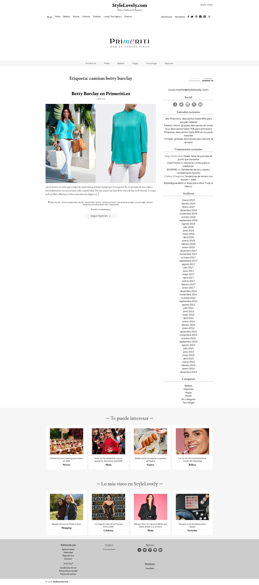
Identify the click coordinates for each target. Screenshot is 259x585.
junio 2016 (188, 311)
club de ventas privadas (125, 202)
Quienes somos (68, 549)
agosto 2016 (188, 304)
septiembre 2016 (188, 301)
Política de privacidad (68, 571)
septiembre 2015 (188, 341)
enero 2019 (188, 206)
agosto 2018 (188, 223)
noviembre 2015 (188, 334)
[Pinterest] (196, 17)
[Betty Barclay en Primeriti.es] (101, 143)
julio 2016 (188, 307)
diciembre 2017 (188, 250)
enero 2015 (188, 368)
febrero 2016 (188, 324)
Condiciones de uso (68, 568)
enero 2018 (188, 247)
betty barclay (55, 202)
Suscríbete (150, 568)
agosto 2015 (188, 344)
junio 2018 (188, 230)
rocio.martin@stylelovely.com (188, 89)
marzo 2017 (188, 280)
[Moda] (108, 453)
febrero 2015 (188, 365)
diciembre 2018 (188, 210)
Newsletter (180, 16)
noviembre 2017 (188, 253)
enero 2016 (188, 328)
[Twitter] (192, 17)
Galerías (97, 16)
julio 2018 (188, 226)
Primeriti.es (91, 63)
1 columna (194, 79)
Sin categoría (188, 399)
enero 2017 (188, 287)
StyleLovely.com (129, 5)
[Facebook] (188, 17)
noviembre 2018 (188, 213)
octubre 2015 (188, 338)
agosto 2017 (188, 264)
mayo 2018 (188, 233)
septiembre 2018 (188, 220)
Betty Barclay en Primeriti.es (100, 93)
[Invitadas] (192, 519)
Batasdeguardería (173, 182)
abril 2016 (188, 318)
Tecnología (151, 63)
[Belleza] (192, 453)
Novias (76, 16)
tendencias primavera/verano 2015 (95, 204)
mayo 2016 (188, 314)
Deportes (169, 63)
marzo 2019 (188, 200)
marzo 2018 (188, 240)
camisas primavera (109, 202)
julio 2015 (188, 348)
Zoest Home (173, 162)
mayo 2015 (188, 355)
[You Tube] (204, 17)
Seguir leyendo (99, 215)
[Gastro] (150, 453)
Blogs (49, 17)
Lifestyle (86, 16)
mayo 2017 (188, 274)
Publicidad (68, 553)
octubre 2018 (188, 216)
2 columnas (208, 79)
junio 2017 (188, 270)
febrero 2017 (188, 284)
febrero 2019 (188, 203)
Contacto (68, 559)
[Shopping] (66, 519)
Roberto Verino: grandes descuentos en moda (188, 125)
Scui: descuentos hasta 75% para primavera (188, 128)
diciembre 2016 (188, 291)
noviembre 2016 (188, 294)
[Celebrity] (108, 519)
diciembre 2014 (188, 371)
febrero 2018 (188, 243)
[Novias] (66, 453)
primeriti (150, 202)
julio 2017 (188, 267)
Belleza (66, 16)
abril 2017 (188, 277)
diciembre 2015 (188, 331)
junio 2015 (188, 351)
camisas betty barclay (93, 202)
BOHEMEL (172, 169)
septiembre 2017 (188, 260)
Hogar (135, 63)
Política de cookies (68, 574)
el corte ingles (140, 202)
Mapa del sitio (68, 556)
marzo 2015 (188, 361)
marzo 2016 (188, 321)
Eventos (128, 16)
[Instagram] (200, 17)
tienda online (114, 204)
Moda (57, 16)
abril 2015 (188, 358)
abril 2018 (188, 237)
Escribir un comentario (100, 209)
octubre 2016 (188, 297)
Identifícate (166, 16)
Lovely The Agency (113, 16)
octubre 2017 (188, 257)
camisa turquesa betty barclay (72, 202)
